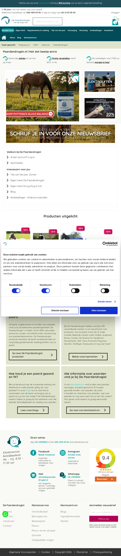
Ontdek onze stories (74, 456)
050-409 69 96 (33, 12)
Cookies (45, 552)
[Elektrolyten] (100, 91)
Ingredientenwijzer (70, 516)
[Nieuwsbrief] (60, 142)
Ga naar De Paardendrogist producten (27, 355)
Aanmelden (16, 162)
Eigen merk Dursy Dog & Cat (26, 186)
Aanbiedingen (17, 197)
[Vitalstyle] (100, 117)
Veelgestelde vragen (43, 539)
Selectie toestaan (60, 310)
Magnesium (24, 45)
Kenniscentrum (30, 37)
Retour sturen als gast (43, 530)
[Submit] (58, 20)
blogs (28, 390)
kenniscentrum (78, 384)
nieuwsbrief (44, 3)
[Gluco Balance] (42, 120)
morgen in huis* (102, 62)
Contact (7, 525)
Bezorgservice (39, 516)
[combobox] (47, 21)
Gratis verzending (61, 58)
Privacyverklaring (102, 552)
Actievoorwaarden (37, 197)
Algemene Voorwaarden (22, 552)
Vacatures (8, 521)
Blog (12, 191)
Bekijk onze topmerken (85, 356)
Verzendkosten (40, 511)
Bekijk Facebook (47, 454)
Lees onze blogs (30, 410)
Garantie (36, 535)
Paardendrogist (60, 45)
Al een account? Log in (22, 157)
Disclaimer (82, 552)
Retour (35, 525)
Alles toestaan (98, 310)
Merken (64, 521)
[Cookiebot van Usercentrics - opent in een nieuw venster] (105, 244)
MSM (35, 45)
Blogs (63, 511)
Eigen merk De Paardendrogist (27, 180)
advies (22, 58)
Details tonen (105, 301)
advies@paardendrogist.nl (47, 478)
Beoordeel (102, 479)
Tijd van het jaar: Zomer (23, 174)
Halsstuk (46, 45)
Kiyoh (105, 474)
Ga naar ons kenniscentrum (85, 410)
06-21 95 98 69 (68, 12)
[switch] (45, 291)
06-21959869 (41, 442)
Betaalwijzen (38, 521)
